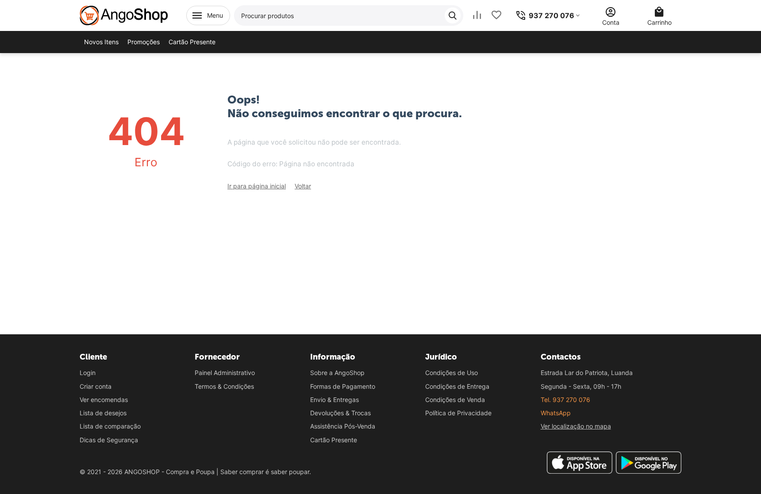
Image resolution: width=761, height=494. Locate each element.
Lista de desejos (103, 413)
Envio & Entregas (334, 399)
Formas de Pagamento (342, 386)
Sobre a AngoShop (337, 372)
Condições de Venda (455, 399)
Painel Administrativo (225, 372)
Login (88, 372)
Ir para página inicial (256, 186)
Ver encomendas (104, 399)
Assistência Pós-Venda (342, 426)
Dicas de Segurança (109, 440)
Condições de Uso (451, 372)
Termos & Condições (224, 386)
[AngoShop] (124, 15)
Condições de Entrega (457, 386)
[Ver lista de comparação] (477, 15)
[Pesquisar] (453, 15)
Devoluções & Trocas (340, 413)
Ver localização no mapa (576, 426)
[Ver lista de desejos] (496, 15)
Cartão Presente (333, 440)
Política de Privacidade (458, 413)
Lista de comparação (110, 426)
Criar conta (95, 386)
